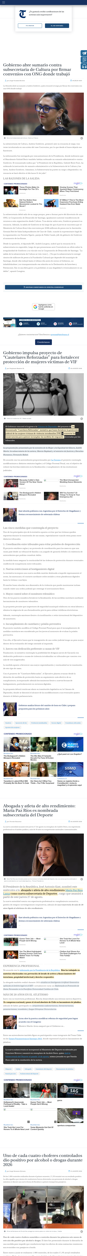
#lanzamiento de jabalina (64, 1069)
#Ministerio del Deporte (44, 1069)
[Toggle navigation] (4, 2)
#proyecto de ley (21, 723)
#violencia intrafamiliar (39, 723)
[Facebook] (27, 324)
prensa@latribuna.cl (60, 334)
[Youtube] (76, 324)
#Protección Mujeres (12, 727)
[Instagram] (60, 324)
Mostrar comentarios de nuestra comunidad (44, 287)
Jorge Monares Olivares (18, 1166)
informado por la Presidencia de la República (40, 970)
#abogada (28, 1069)
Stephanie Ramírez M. (17, 368)
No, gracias (30, 25)
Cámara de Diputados (47, 426)
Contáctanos (43, 342)
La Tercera (56, 460)
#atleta (18, 1069)
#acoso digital (56, 723)
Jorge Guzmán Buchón (17, 80)
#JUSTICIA (8, 723)
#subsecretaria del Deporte (29, 1074)
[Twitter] (43, 324)
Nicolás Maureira (15, 821)
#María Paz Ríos (10, 1074)
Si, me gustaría (57, 25)
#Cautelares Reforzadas (73, 723)
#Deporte (8, 1069)
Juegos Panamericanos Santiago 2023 (25, 1038)
